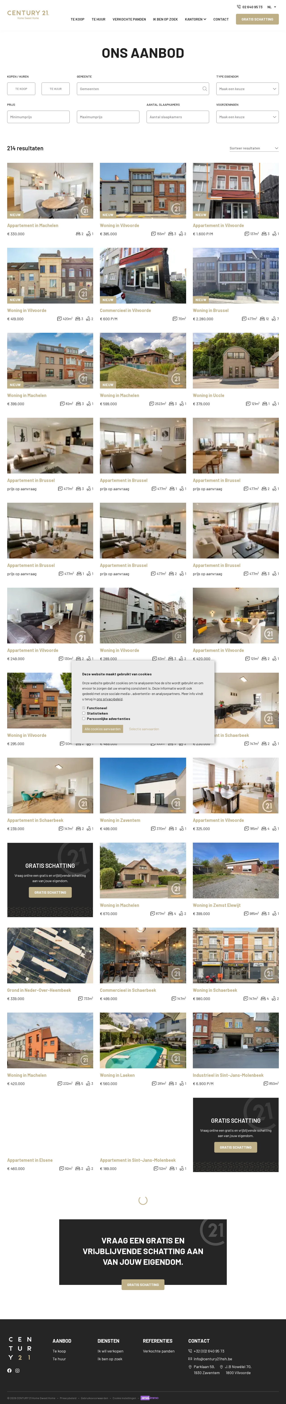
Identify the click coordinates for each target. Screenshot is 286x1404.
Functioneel (97, 708)
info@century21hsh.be (213, 1358)
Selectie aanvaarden (144, 729)
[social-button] (10, 1371)
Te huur (98, 19)
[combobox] (139, 89)
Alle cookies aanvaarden (103, 729)
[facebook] (10, 1370)
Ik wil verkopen (110, 1350)
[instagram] (17, 1370)
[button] (271, 7)
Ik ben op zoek (165, 19)
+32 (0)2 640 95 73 (209, 1350)
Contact (221, 19)
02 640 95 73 (252, 7)
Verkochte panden (129, 19)
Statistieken (97, 713)
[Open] (205, 88)
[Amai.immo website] (149, 1398)
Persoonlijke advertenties (108, 718)
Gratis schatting (257, 19)
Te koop (77, 19)
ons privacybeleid (109, 699)
